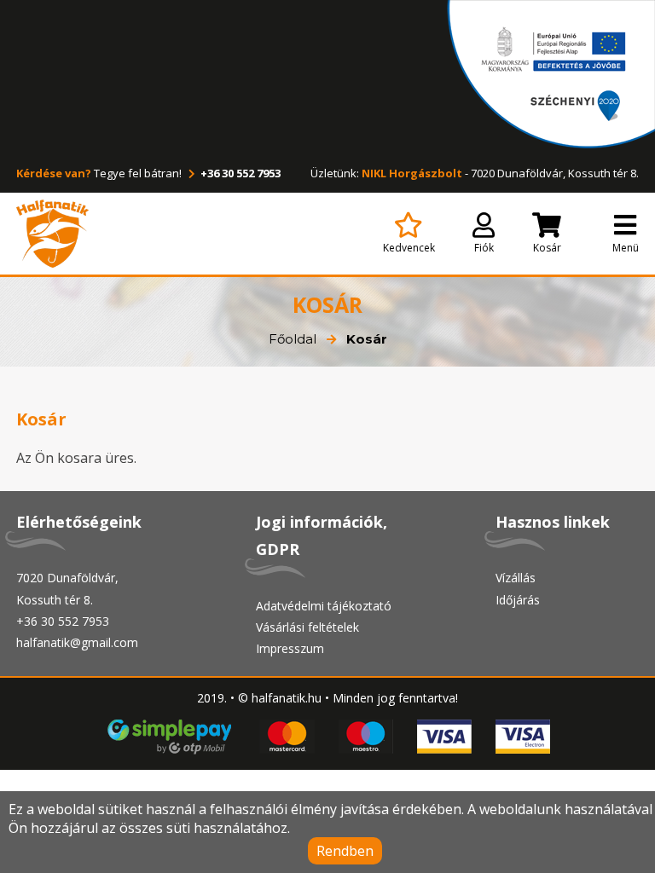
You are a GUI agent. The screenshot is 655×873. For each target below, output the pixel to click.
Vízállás (516, 577)
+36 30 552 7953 (239, 173)
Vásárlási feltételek (307, 627)
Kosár (547, 247)
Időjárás (518, 600)
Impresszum (290, 648)
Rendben (345, 850)
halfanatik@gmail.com (77, 642)
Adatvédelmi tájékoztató (323, 606)
